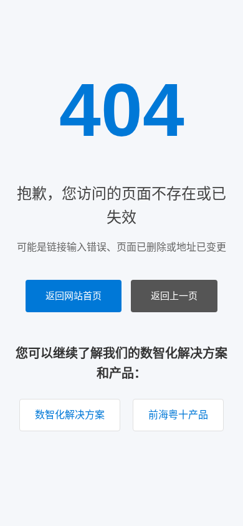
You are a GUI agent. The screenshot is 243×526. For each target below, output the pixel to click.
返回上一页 (174, 295)
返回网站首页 (73, 295)
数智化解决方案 (70, 414)
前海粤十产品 (178, 414)
